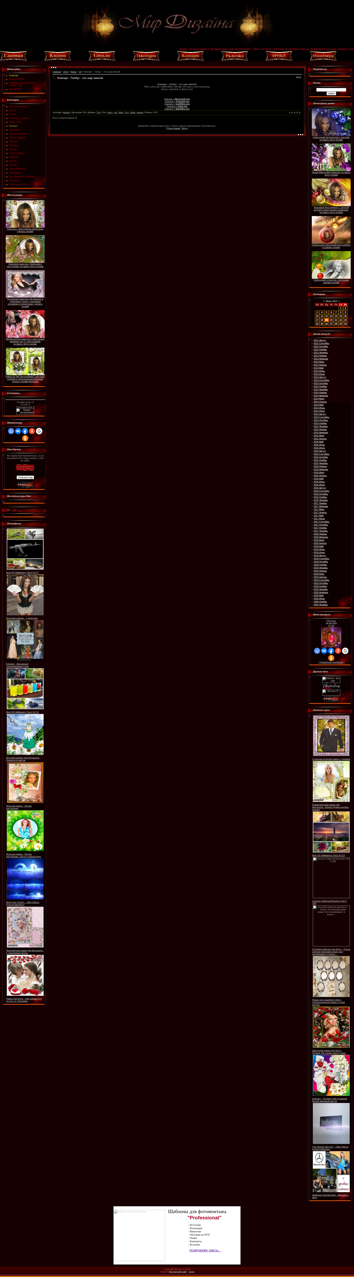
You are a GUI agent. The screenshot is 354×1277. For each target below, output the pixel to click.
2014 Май (318, 405)
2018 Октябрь (321, 561)
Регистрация (173, 128)
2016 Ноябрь (320, 497)
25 (322, 324)
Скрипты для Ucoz (18, 184)
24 (317, 324)
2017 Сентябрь (321, 521)
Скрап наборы (16, 153)
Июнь (73, 72)
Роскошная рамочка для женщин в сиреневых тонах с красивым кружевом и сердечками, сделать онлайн (25, 303)
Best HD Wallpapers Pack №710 (22, 712)
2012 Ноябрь (320, 349)
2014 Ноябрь (320, 423)
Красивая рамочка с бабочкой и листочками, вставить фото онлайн (25, 265)
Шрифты (13, 157)
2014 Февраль (321, 395)
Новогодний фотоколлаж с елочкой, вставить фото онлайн (331, 138)
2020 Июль (319, 598)
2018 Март (319, 540)
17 (317, 320)
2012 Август (320, 340)
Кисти (12, 110)
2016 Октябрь (321, 494)
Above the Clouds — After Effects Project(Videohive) (22, 903)
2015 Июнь (319, 445)
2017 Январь (320, 503)
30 (345, 324)
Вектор (12, 161)
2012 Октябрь (321, 346)
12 (326, 316)
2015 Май (318, 441)
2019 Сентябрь (321, 580)
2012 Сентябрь (321, 343)
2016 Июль (319, 485)
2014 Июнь (319, 408)
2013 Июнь (319, 371)
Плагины (13, 145)
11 (322, 316)
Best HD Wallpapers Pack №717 (22, 572)
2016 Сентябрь (321, 491)
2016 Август (320, 488)
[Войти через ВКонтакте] (18, 431)
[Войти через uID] (11, 431)
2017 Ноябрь (320, 528)
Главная (56, 72)
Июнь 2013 (331, 301)
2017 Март (319, 509)
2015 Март (319, 435)
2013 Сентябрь (321, 380)
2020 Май (318, 595)
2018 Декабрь (321, 568)
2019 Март (319, 574)
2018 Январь (320, 534)
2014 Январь (320, 392)
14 (336, 316)
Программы (15, 172)
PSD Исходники (17, 137)
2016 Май (318, 478)
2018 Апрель (320, 543)
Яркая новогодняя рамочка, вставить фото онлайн (331, 173)
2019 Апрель (320, 577)
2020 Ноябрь (320, 601)
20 (331, 320)
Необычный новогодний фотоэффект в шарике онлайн (331, 246)
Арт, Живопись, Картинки (22, 176)
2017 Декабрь (321, 531)
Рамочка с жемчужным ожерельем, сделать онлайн (25, 230)
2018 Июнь (319, 549)
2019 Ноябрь (320, 586)
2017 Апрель (320, 512)
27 (331, 324)
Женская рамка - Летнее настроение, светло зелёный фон (23, 855)
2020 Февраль (321, 592)
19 (80, 72)
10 (317, 316)
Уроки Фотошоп (17, 168)
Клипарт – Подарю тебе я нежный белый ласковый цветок (329, 1099)
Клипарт (13, 126)
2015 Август (320, 451)
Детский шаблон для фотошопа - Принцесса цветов (23, 759)
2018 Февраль (321, 537)
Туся (98, 113)
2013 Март (319, 362)
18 (322, 320)
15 (340, 316)
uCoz (191, 1271)
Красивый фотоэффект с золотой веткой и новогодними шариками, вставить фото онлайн (331, 210)
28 (336, 324)
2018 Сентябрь (321, 558)
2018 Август (320, 555)
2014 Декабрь (321, 426)
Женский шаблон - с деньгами (22, 618)
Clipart (132, 113)
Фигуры (13, 149)
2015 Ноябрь (320, 460)
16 (345, 316)
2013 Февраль (321, 358)
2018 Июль (319, 552)
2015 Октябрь (321, 457)
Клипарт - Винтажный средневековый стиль (17, 665)
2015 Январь (320, 429)
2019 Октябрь (321, 583)
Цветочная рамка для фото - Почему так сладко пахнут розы (329, 1051)
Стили (12, 114)
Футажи (13, 165)
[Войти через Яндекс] (32, 431)
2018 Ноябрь (320, 564)
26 (326, 324)
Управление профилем (331, 662)
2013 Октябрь (321, 383)
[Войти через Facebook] (25, 431)
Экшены (13, 141)
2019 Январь (320, 571)
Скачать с (177, 99)
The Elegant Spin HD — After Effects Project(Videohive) (330, 1148)
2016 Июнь (319, 481)
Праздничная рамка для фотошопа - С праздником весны (25, 951)
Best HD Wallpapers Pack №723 (328, 855)
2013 (65, 72)
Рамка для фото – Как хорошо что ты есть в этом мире (24, 999)
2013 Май (318, 368)
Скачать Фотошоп (18, 106)
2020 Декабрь (321, 604)
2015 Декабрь (321, 463)
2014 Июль (319, 411)
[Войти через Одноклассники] (25, 438)
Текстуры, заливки (18, 118)
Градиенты (14, 130)
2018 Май (318, 546)
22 (340, 320)
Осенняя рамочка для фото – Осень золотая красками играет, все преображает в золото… (331, 951)
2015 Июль (319, 448)
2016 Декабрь (321, 500)
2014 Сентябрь (321, 417)
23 (345, 320)
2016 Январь (320, 466)
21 (336, 320)
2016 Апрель (320, 475)
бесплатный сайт (178, 1271)
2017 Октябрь (321, 525)
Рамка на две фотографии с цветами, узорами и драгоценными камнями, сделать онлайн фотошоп (25, 379)
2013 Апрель (320, 365)
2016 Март (319, 472)
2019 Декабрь (321, 589)
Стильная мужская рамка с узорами (331, 759)
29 (340, 324)
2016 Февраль (321, 469)
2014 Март (319, 398)
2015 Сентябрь (321, 454)
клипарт (140, 113)
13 (331, 316)
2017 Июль (319, 518)
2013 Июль (319, 374)
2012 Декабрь (321, 352)
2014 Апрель (320, 402)
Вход (184, 128)
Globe (120, 113)
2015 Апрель (320, 438)
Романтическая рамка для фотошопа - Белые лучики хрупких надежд (330, 807)
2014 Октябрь (321, 420)
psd (115, 113)
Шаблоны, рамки (18, 133)
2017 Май (318, 515)
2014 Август (320, 414)
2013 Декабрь (321, 389)
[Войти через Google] (39, 431)
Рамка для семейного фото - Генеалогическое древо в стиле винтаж (328, 1002)
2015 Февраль (321, 432)
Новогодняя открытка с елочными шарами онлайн (331, 281)
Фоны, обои (15, 122)
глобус (110, 113)
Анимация (14, 180)
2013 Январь (320, 355)
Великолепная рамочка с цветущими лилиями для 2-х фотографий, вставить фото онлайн (25, 341)
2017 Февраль (321, 506)
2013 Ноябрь (320, 386)
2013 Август (320, 377)
